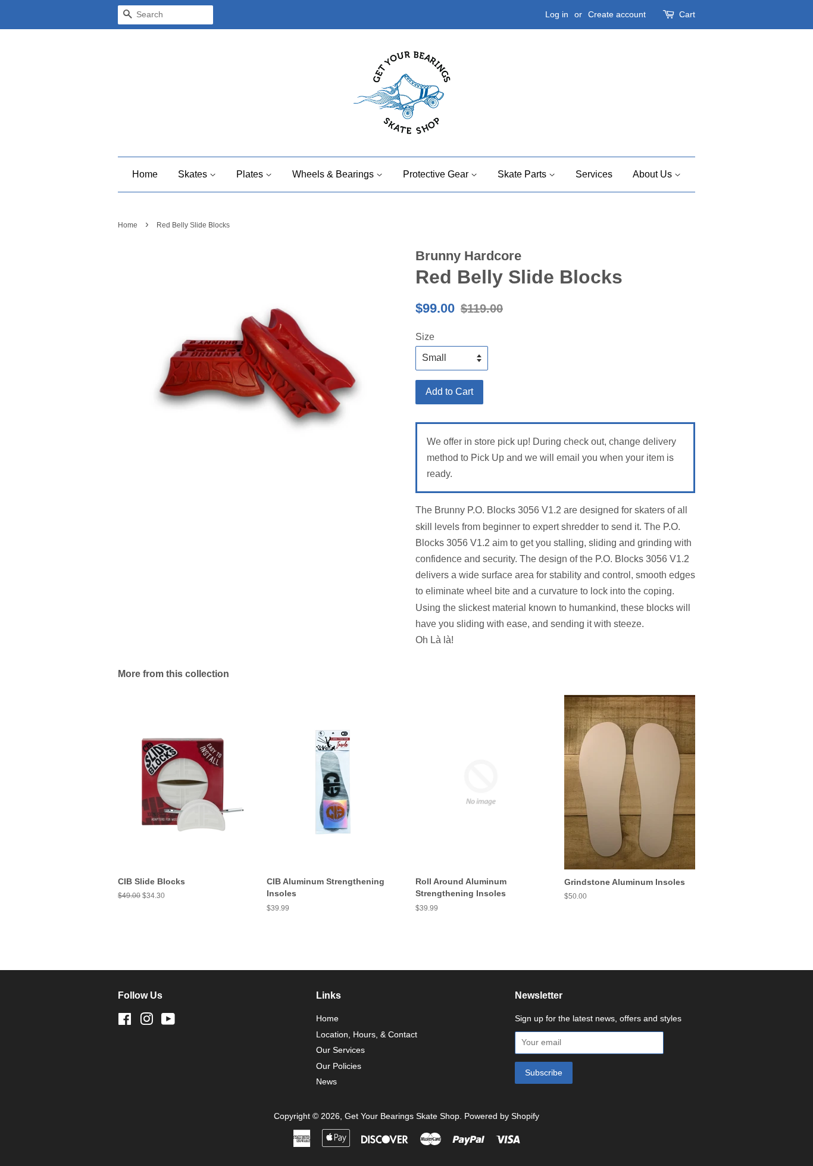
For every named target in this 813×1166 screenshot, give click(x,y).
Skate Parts (523, 174)
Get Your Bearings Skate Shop (402, 1116)
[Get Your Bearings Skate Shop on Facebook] (125, 1021)
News (326, 1081)
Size (424, 337)
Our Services (340, 1050)
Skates (193, 174)
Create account (617, 14)
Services (594, 174)
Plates (250, 174)
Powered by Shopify (501, 1116)
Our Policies (338, 1066)
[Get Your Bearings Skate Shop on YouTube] (168, 1021)
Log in (556, 14)
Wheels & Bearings (334, 174)
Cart (687, 14)
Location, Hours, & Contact (366, 1034)
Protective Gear (437, 174)
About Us (653, 174)
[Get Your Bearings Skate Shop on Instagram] (146, 1021)
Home (145, 174)
